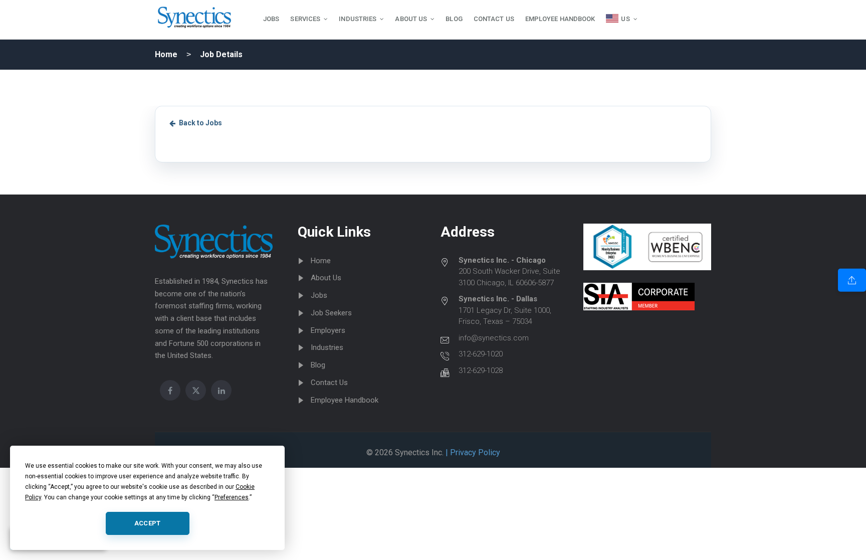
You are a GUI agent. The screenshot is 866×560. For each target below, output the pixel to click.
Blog (318, 364)
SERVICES (305, 19)
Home (166, 54)
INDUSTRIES (357, 19)
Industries (327, 347)
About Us (326, 277)
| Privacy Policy (472, 452)
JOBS (271, 19)
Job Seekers (331, 312)
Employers (328, 330)
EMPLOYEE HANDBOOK (560, 19)
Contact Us (329, 382)
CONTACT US (494, 19)
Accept (147, 523)
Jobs (319, 295)
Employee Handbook (344, 400)
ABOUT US (411, 19)
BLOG (454, 19)
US (625, 19)
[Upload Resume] (852, 279)
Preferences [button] (231, 497)
